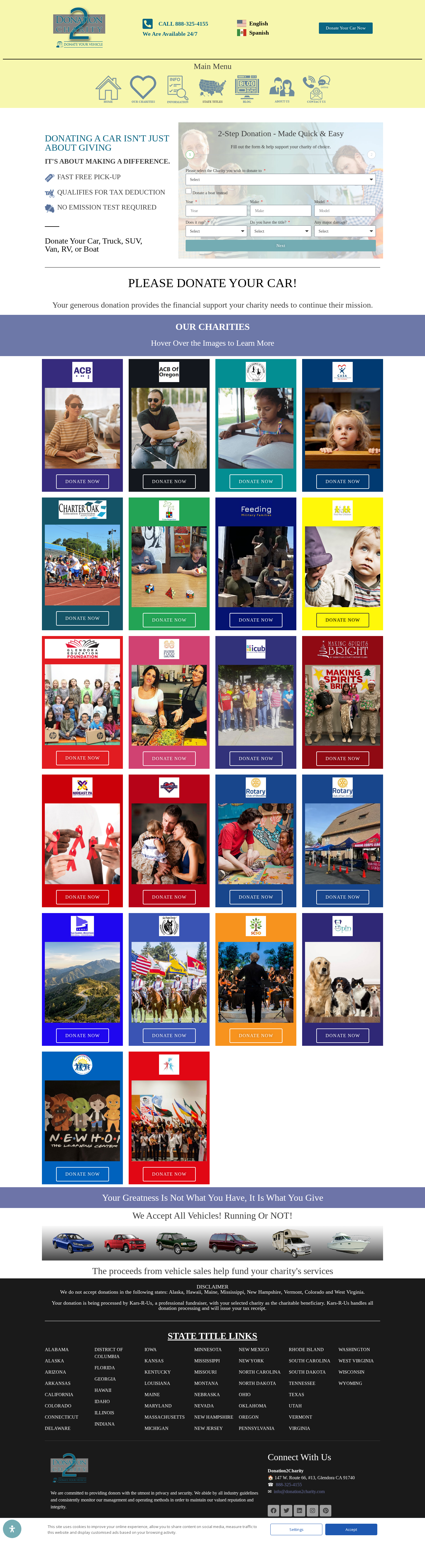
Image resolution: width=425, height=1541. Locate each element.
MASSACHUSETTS (165, 1417)
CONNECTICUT (61, 1417)
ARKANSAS (58, 1383)
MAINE (152, 1394)
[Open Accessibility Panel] (12, 1529)
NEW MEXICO (254, 1349)
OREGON (249, 1417)
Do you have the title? (268, 222)
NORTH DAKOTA (257, 1383)
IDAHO (102, 1401)
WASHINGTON (354, 1349)
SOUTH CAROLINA (309, 1360)
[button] (143, 89)
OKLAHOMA (253, 1405)
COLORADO (58, 1405)
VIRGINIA (299, 1428)
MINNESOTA (208, 1349)
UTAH (295, 1405)
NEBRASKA (207, 1394)
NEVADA (204, 1405)
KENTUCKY (158, 1372)
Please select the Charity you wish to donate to (224, 171)
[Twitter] (286, 1510)
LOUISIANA (157, 1383)
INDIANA (105, 1424)
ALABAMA (57, 1349)
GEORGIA (105, 1379)
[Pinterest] (325, 1510)
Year (190, 202)
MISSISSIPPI (207, 1360)
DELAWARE (58, 1428)
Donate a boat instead (210, 193)
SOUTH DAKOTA (307, 1372)
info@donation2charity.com (299, 1491)
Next (280, 245)
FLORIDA (105, 1367)
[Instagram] (312, 1510)
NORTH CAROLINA (260, 1372)
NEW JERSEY (208, 1428)
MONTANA (206, 1383)
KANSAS (154, 1360)
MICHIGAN (157, 1428)
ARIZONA (55, 1372)
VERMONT (300, 1417)
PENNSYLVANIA (257, 1428)
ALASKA (54, 1360)
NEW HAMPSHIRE (213, 1417)
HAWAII (103, 1390)
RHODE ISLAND (306, 1349)
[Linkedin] (299, 1510)
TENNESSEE (302, 1383)
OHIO (245, 1394)
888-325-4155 (289, 1484)
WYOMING (350, 1383)
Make (255, 202)
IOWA (151, 1349)
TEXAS (296, 1394)
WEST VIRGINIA (356, 1360)
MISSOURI (205, 1372)
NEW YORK (251, 1360)
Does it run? (196, 222)
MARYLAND (158, 1405)
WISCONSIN (352, 1372)
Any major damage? (330, 222)
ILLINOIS (104, 1412)
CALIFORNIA (59, 1394)
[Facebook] (273, 1510)
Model (320, 202)
